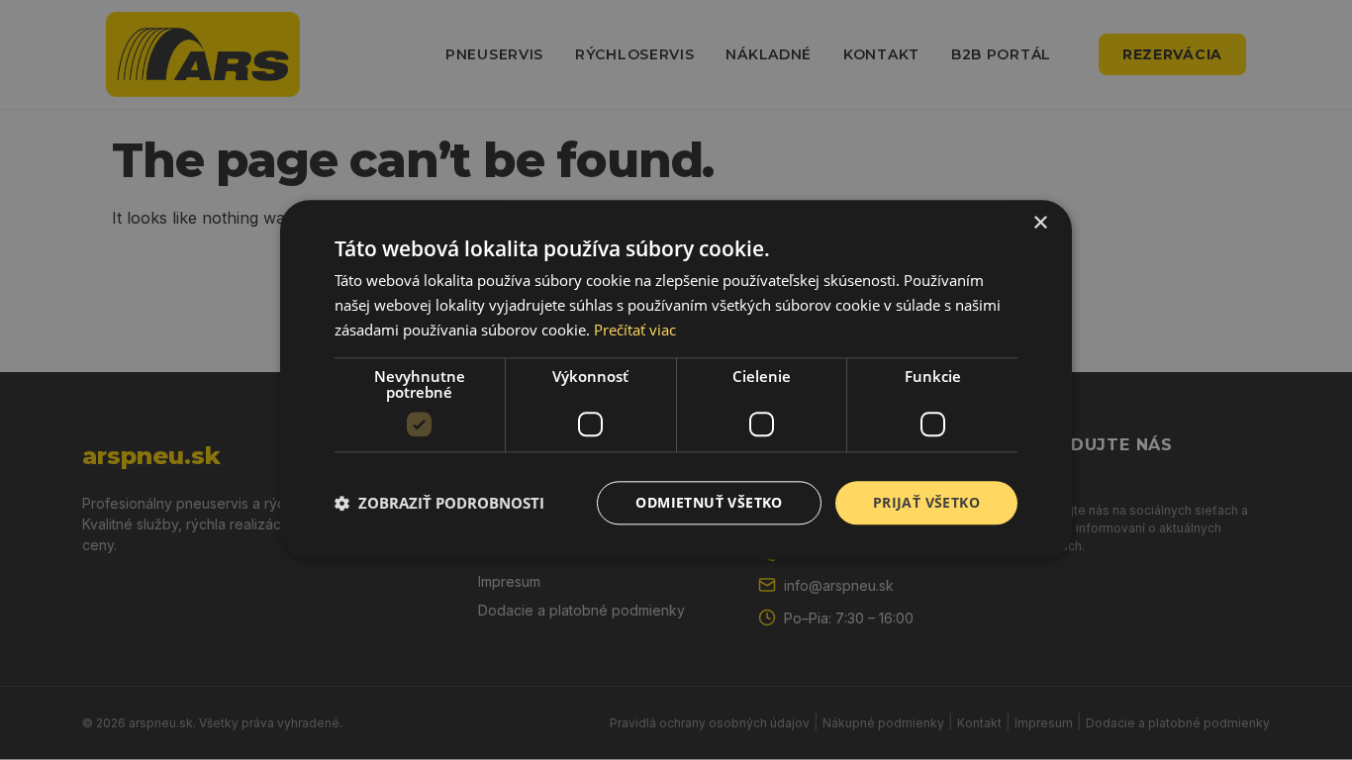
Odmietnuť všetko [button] (708, 502)
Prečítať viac (635, 329)
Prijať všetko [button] (926, 502)
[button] (439, 503)
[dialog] (676, 379)
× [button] (1039, 223)
